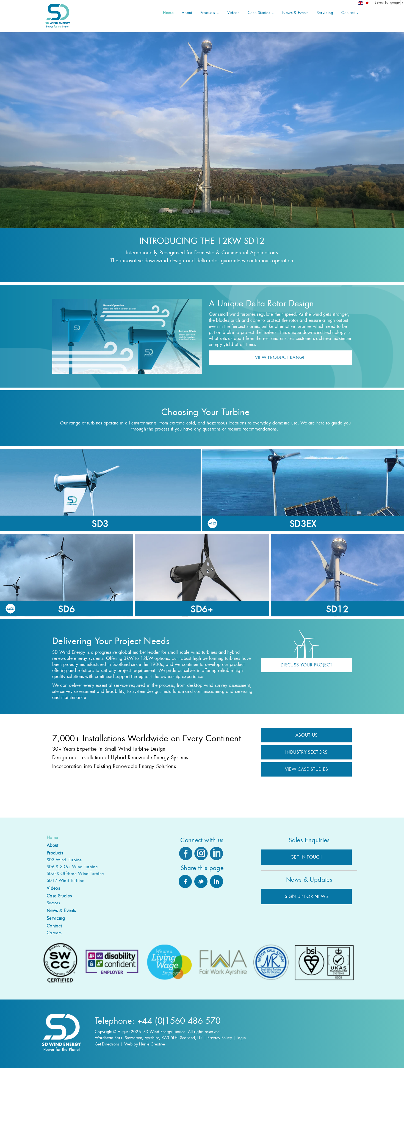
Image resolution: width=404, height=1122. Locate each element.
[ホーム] (367, 3)
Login (241, 1037)
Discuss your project (306, 665)
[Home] (360, 3)
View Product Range (280, 357)
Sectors (53, 903)
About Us (306, 735)
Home (168, 12)
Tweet (200, 881)
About (187, 12)
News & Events (295, 12)
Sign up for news (306, 896)
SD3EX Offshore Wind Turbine (75, 873)
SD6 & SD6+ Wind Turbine (72, 867)
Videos (233, 12)
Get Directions (107, 1044)
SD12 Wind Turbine (65, 880)
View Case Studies (306, 769)
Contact (348, 12)
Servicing (325, 12)
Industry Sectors (306, 752)
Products (208, 12)
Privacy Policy (219, 1037)
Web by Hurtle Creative (144, 1044)
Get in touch (306, 857)
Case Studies (260, 12)
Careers (54, 933)
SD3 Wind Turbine (64, 860)
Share (185, 881)
